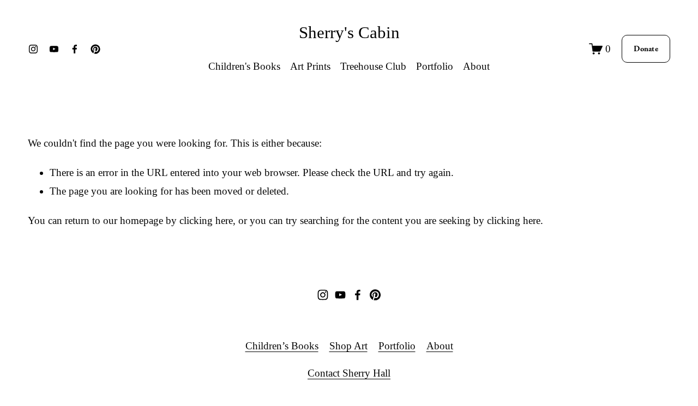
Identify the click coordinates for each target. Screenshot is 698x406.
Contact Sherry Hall (349, 373)
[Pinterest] (95, 49)
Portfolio (397, 346)
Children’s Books (281, 346)
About (476, 66)
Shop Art (348, 346)
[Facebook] (74, 49)
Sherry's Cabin (349, 32)
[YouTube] (54, 49)
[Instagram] (33, 49)
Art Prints (310, 66)
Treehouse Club (373, 66)
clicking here (206, 220)
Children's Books (244, 66)
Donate (646, 48)
